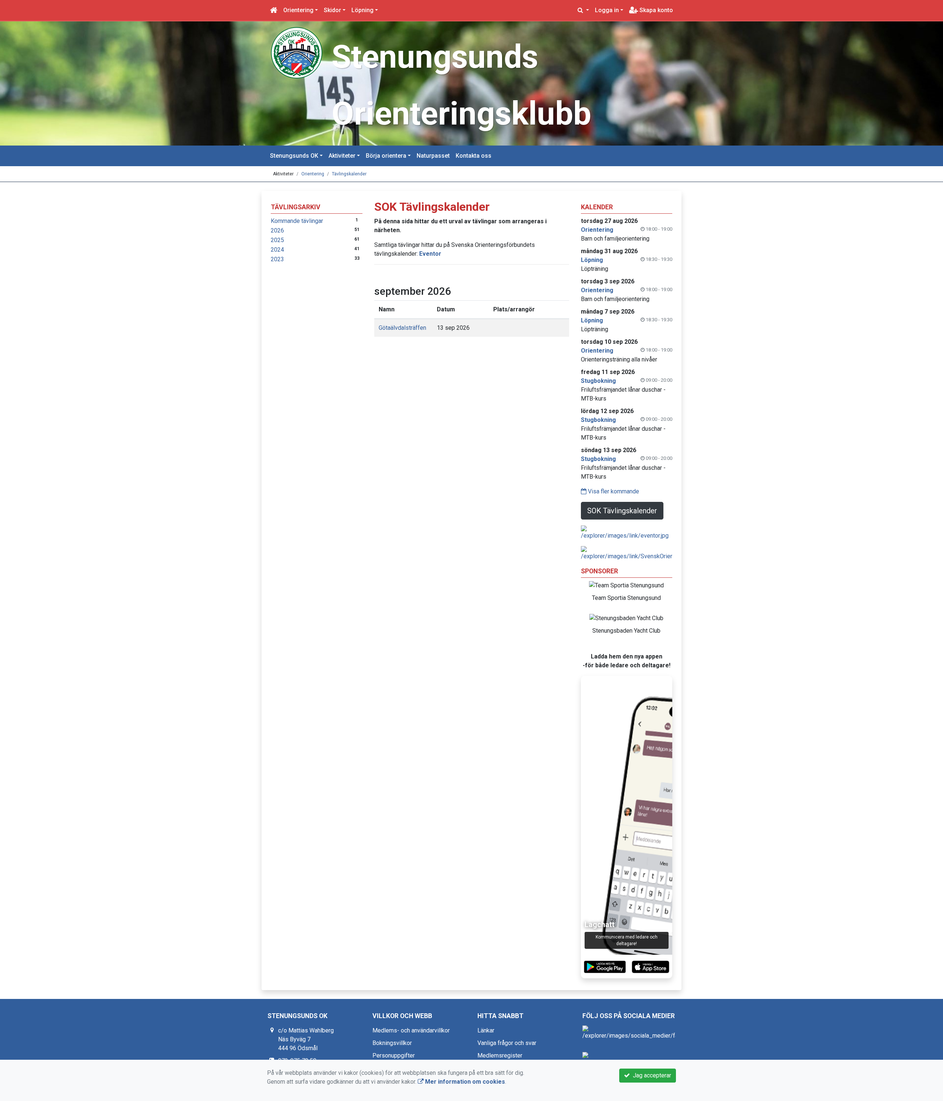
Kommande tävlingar (297, 220)
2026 (277, 230)
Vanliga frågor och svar (506, 1042)
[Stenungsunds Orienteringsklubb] (296, 52)
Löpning (362, 10)
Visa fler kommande (612, 491)
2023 (277, 259)
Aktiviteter (342, 155)
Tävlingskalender (349, 173)
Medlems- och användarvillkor (411, 1030)
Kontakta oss (473, 155)
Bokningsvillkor (392, 1042)
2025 (277, 240)
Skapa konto (655, 10)
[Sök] (583, 10)
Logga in (607, 10)
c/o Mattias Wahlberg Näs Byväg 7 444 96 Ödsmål (306, 1039)
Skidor (332, 10)
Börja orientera (386, 155)
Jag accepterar (650, 1075)
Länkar (485, 1030)
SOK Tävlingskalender (622, 510)
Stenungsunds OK (294, 155)
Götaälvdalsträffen (402, 327)
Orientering (298, 10)
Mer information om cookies (464, 1081)
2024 (277, 249)
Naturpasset (433, 155)
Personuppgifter (393, 1055)
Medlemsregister (499, 1055)
